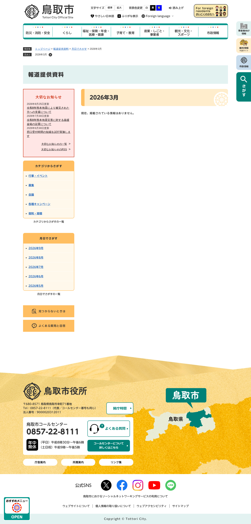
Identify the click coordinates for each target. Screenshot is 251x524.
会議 (31, 194)
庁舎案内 (40, 462)
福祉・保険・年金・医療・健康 (96, 32)
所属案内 (78, 462)
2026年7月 (36, 267)
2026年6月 (36, 276)
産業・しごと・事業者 (154, 32)
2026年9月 (36, 248)
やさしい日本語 (104, 16)
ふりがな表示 (130, 16)
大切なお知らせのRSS (54, 149)
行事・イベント (38, 175)
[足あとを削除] (50, 55)
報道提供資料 (61, 48)
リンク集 (116, 462)
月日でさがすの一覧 (48, 294)
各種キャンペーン (39, 204)
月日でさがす (79, 48)
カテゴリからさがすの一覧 (48, 221)
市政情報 (213, 32)
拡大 (119, 7)
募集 (31, 185)
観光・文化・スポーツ (184, 32)
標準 (110, 7)
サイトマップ (180, 506)
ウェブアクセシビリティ (152, 506)
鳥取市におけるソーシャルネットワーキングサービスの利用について (125, 496)
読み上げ (178, 7)
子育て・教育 (125, 32)
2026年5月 (36, 285)
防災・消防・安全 (38, 32)
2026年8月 (36, 257)
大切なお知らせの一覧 (54, 143)
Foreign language (158, 16)
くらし (67, 32)
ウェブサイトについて (76, 506)
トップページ (42, 48)
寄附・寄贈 (35, 213)
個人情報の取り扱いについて (113, 506)
